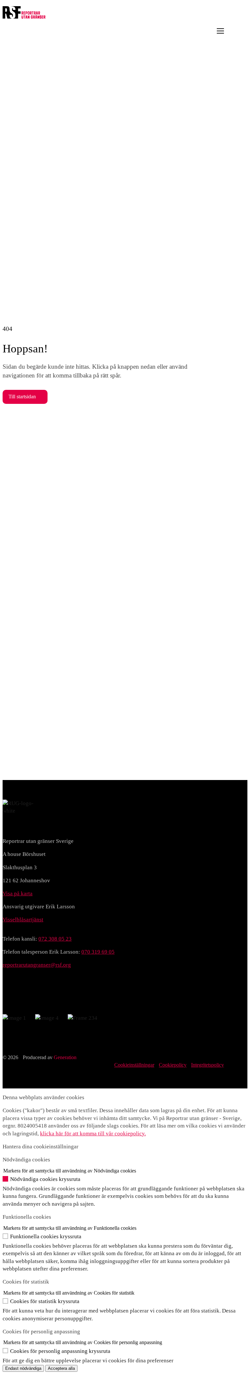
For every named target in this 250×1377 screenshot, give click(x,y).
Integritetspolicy (207, 1065)
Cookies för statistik (26, 1282)
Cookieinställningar (134, 1065)
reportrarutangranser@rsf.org (37, 965)
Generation (65, 1057)
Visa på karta (18, 893)
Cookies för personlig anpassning (41, 1331)
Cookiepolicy (173, 1065)
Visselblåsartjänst (23, 919)
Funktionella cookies (27, 1217)
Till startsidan (22, 396)
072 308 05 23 (55, 939)
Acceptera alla (61, 1368)
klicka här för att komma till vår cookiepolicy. (93, 1133)
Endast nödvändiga (23, 1368)
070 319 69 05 (98, 952)
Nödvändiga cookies (26, 1160)
